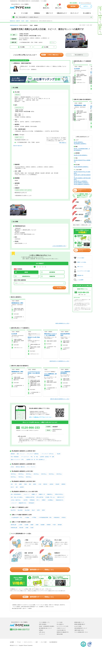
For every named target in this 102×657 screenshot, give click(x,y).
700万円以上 (21, 477)
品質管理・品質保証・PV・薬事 (47, 456)
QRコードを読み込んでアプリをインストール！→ (41, 417)
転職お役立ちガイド (62, 13)
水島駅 (26, 527)
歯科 (17, 487)
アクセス (53, 42)
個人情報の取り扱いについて (45, 628)
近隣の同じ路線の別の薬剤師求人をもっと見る (59, 398)
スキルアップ (26, 494)
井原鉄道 (63, 517)
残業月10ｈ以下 (60, 497)
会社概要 (12, 642)
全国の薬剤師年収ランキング (80, 628)
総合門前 (25, 500)
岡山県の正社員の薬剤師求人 (80, 155)
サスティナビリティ (28, 642)
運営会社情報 (60, 634)
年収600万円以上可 (19, 107)
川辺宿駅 (26, 524)
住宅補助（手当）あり (50, 497)
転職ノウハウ (49, 13)
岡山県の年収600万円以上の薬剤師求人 (82, 161)
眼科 (30, 484)
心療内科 (51, 484)
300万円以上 (13, 474)
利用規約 (41, 630)
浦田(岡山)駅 (13, 524)
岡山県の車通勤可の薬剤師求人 (81, 182)
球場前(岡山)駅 (14, 527)
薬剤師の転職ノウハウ (79, 622)
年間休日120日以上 (59, 494)
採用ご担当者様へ (74, 2)
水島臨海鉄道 (56, 517)
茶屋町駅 (49, 524)
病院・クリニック (21, 453)
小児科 (39, 484)
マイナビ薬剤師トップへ (44, 622)
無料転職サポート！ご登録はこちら (38, 569)
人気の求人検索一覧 (61, 630)
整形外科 (45, 484)
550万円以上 (51, 474)
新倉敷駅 (43, 524)
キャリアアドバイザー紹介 (62, 626)
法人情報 (46, 47)
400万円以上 (28, 474)
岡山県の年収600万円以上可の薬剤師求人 (82, 172)
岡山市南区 (27, 510)
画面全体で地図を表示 (17, 145)
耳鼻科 (25, 484)
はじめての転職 (77, 626)
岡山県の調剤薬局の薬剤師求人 (81, 166)
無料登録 (73, 6)
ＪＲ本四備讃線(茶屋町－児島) (44, 517)
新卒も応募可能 (28, 190)
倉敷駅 (31, 524)
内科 (12, 484)
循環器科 (63, 484)
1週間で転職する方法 (79, 630)
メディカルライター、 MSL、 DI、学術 (29, 456)
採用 (37, 642)
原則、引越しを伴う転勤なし (17, 497)
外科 (16, 484)
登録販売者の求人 (60, 500)
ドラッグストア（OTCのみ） (48, 453)
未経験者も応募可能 (19, 190)
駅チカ (21, 137)
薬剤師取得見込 (26, 276)
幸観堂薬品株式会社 (14, 25)
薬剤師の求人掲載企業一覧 (62, 632)
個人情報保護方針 (53, 642)
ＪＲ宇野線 (33, 517)
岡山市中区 (13, 510)
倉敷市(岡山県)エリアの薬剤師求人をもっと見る (59, 361)
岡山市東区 (20, 510)
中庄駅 (54, 524)
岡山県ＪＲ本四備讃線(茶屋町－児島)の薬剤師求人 (82, 149)
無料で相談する (62, 142)
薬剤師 (26, 272)
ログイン (85, 6)
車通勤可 (17, 137)
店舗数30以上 (50, 494)
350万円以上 (21, 474)
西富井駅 (21, 527)
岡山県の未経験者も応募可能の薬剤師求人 (82, 178)
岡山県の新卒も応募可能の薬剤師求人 (82, 175)
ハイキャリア (14, 503)
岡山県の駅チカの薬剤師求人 (80, 181)
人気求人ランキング (61, 628)
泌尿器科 (22, 487)
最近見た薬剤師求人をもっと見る (62, 323)
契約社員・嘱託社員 (20, 466)
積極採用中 (17, 94)
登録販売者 (52, 276)
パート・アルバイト (31, 466)
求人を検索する (87, 13)
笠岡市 (43, 510)
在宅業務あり (51, 500)
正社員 (12, 466)
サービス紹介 (24, 13)
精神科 (34, 484)
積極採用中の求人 (23, 503)
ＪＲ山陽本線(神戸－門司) (16, 517)
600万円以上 (59, 474)
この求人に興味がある (50, 54)
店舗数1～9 (34, 494)
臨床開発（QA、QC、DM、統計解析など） (36, 459)
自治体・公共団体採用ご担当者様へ (47, 626)
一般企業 (58, 453)
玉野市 (38, 510)
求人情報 (22, 47)
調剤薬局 (13, 453)
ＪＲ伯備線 (26, 517)
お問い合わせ (42, 632)
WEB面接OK (31, 503)
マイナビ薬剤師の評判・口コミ (81, 632)
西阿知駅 (60, 524)
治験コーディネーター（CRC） (17, 459)
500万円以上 (44, 474)
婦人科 (12, 487)
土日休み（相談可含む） (16, 500)
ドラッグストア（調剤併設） (33, 453)
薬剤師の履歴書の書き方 (79, 624)
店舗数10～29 (42, 494)
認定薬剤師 (52, 272)
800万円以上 (28, 477)
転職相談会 (37, 13)
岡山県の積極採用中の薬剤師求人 (82, 184)
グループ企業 (43, 642)
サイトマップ (42, 634)
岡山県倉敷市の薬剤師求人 (80, 143)
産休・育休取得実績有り (16, 494)
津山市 (33, 510)
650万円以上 (13, 477)
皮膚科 (20, 484)
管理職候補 (32, 500)
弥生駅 (31, 527)
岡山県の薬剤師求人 (78, 142)
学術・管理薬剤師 (15, 456)
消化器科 (57, 484)
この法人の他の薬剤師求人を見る (59, 245)
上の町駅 (20, 524)
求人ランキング (74, 13)
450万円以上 (36, 474)
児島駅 (37, 524)
